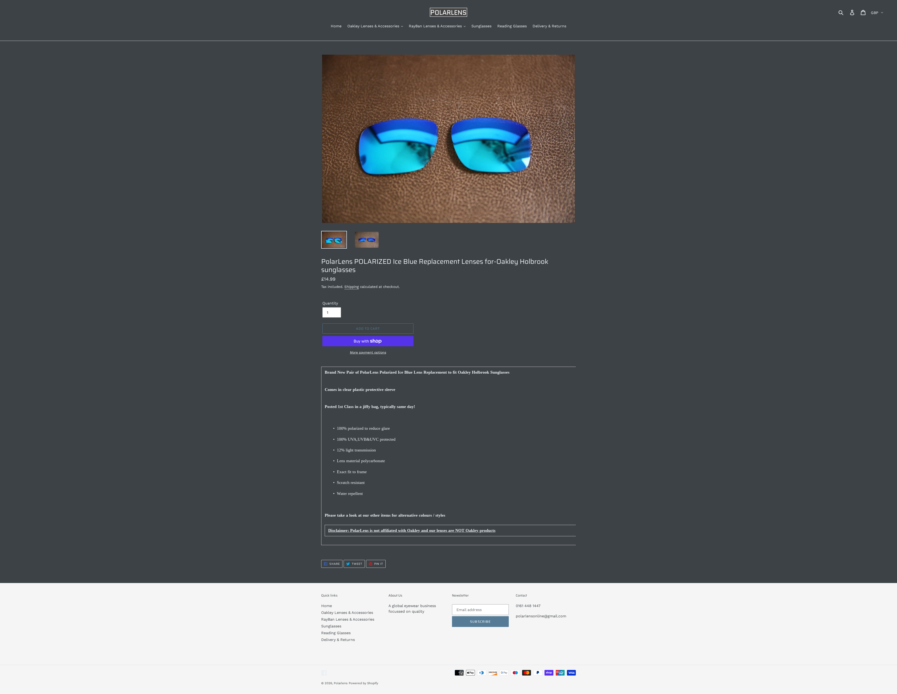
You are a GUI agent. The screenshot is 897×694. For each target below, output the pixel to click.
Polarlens (341, 683)
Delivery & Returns (338, 639)
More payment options (368, 352)
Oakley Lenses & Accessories (347, 612)
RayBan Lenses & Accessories (347, 619)
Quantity (330, 303)
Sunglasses (331, 626)
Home (326, 606)
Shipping (351, 287)
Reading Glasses (336, 633)
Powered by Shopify (363, 683)
